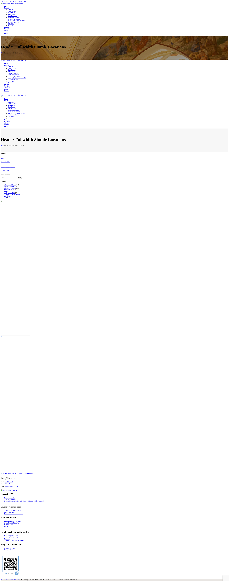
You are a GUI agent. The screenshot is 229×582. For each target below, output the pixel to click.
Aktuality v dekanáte (10, 185)
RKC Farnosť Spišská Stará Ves (10, 579)
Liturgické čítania (9, 524)
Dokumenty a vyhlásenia (11, 535)
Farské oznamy (8, 189)
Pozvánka (7, 196)
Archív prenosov (9, 512)
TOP (5, 197)
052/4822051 (7, 483)
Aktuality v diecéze (9, 186)
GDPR (6, 526)
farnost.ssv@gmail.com (11, 486)
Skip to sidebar (14, 1)
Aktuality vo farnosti (10, 188)
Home (2, 53)
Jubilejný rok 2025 (9, 193)
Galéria (6, 191)
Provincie (7, 539)
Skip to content (5, 1)
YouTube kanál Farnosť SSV (12, 510)
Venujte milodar (8, 550)
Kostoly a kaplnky (9, 498)
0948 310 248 (9, 482)
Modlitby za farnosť (10, 548)
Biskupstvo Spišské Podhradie (12, 521)
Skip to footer (22, 1)
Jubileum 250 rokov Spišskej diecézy (14, 540)
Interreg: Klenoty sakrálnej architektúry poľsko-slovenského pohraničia (24, 501)
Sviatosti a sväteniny (10, 499)
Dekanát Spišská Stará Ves (11, 523)
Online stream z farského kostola (13, 514)
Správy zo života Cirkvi (11, 537)
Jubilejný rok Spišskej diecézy (12, 194)
